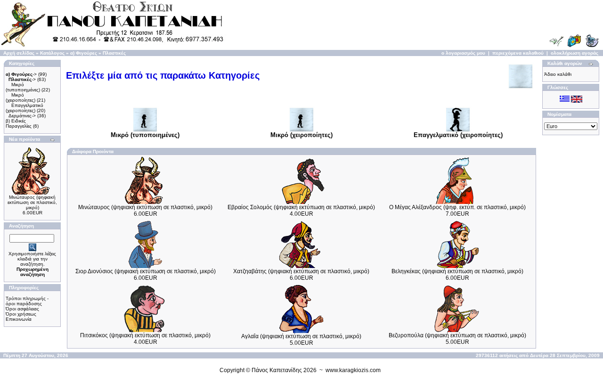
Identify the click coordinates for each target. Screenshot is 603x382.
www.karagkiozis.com (353, 370)
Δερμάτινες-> (22, 115)
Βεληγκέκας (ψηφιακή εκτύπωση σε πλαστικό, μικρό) (457, 271)
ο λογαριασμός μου (463, 53)
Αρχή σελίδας (18, 53)
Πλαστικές (114, 53)
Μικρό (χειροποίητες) (20, 97)
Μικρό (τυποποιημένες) (23, 87)
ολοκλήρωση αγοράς (574, 53)
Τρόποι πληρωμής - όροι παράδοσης (27, 301)
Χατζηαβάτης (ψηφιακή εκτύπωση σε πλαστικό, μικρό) (301, 271)
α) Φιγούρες (83, 53)
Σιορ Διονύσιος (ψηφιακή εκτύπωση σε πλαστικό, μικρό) (145, 271)
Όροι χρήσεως (21, 314)
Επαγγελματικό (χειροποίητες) (24, 108)
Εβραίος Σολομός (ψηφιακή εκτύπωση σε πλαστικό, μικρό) (301, 207)
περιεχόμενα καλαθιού (518, 53)
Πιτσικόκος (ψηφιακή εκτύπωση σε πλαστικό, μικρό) (145, 335)
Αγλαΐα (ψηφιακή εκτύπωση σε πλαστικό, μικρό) (301, 336)
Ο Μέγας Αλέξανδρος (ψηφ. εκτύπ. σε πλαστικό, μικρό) (457, 207)
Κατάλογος (52, 53)
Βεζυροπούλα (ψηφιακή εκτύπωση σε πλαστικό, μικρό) (457, 335)
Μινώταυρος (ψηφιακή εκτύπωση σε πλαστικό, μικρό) (32, 202)
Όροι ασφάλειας (22, 308)
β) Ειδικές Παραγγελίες (19, 123)
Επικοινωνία (19, 319)
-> (21, 74)
